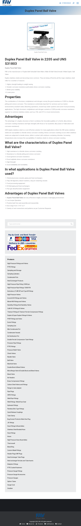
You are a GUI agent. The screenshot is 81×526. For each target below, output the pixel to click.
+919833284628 (66, 3)
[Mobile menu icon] (77, 3)
